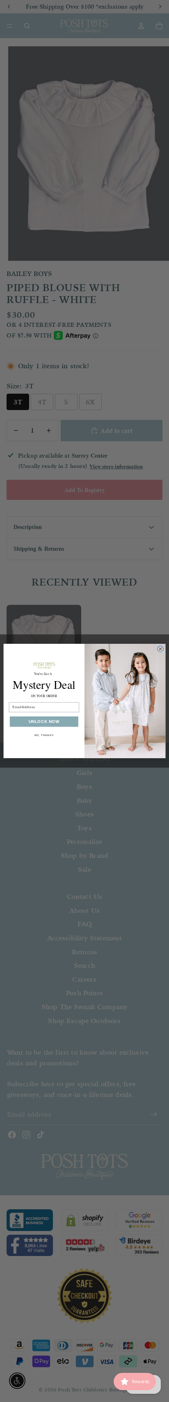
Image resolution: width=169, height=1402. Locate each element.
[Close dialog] (160, 649)
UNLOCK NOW (44, 721)
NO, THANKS (44, 735)
